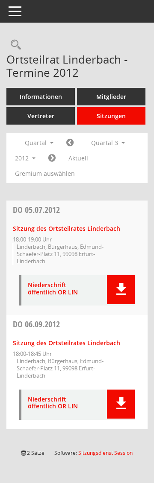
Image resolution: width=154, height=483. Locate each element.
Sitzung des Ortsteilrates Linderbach (66, 228)
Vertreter (40, 116)
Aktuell (78, 158)
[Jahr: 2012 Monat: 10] (52, 158)
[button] (121, 289)
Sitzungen (111, 116)
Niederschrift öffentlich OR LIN (53, 289)
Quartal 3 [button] (105, 143)
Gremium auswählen (45, 173)
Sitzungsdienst (105, 453)
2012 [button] (22, 158)
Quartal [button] (36, 143)
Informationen (41, 97)
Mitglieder (111, 97)
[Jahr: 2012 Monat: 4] (70, 143)
